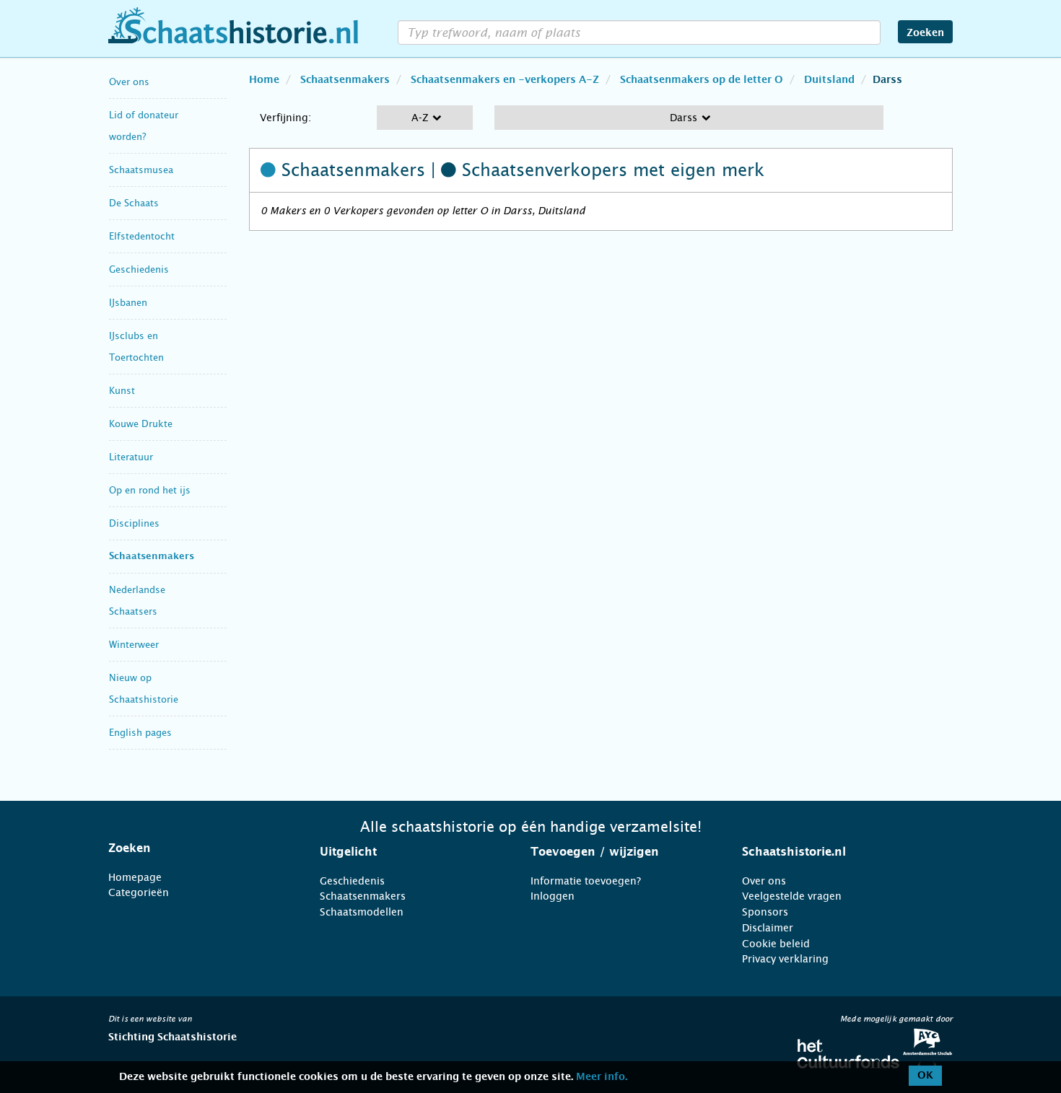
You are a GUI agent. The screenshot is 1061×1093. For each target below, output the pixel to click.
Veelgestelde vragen (792, 896)
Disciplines (134, 523)
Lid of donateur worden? (143, 126)
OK (925, 1076)
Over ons (129, 81)
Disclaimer (767, 928)
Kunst (122, 390)
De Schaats (134, 203)
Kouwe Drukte (141, 423)
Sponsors (765, 912)
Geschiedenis (139, 269)
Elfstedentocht (142, 236)
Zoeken (925, 33)
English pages (140, 732)
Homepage (135, 877)
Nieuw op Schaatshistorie (143, 688)
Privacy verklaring (785, 959)
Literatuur (131, 457)
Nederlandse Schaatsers (137, 600)
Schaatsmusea (141, 169)
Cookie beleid (776, 943)
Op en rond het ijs (150, 490)
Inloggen (552, 896)
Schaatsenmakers (151, 556)
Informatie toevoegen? (585, 881)
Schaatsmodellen (361, 912)
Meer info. (601, 1077)
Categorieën (138, 892)
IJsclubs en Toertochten (136, 346)
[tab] (196, 848)
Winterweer (134, 644)
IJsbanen (128, 302)
